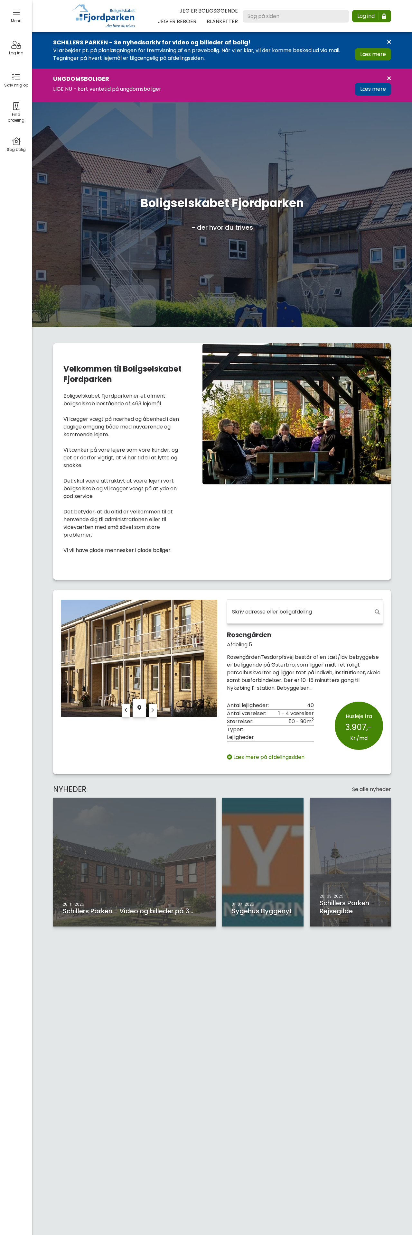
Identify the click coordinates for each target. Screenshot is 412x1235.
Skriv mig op (16, 85)
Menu (16, 20)
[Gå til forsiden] (103, 16)
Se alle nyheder (371, 789)
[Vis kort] (139, 708)
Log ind (16, 53)
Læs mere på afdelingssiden (268, 757)
